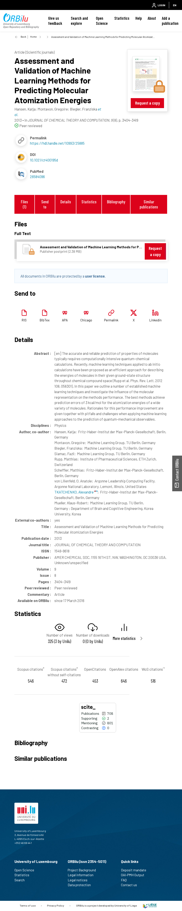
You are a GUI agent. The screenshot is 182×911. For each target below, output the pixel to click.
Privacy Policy (55, 905)
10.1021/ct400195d (44, 160)
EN (174, 5)
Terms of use (28, 905)
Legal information (80, 875)
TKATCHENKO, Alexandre (74, 492)
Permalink (111, 320)
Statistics (121, 18)
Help (138, 18)
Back (23, 36)
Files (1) (24, 204)
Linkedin (155, 320)
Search (19, 880)
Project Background (82, 870)
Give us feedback (55, 21)
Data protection (79, 885)
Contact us (129, 885)
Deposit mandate (133, 870)
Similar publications (149, 204)
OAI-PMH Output (132, 875)
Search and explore (79, 21)
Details (65, 201)
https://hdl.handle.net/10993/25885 (57, 143)
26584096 (37, 176)
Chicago (86, 320)
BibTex (44, 320)
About (152, 18)
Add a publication (170, 21)
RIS (24, 320)
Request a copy (147, 102)
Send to (45, 204)
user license (95, 276)
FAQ (124, 880)
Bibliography (116, 201)
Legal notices (77, 880)
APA (65, 320)
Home (33, 36)
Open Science (102, 21)
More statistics (124, 638)
